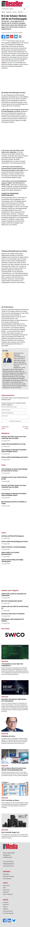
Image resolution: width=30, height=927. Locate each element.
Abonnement (6, 885)
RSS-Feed (6, 904)
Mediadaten (6, 874)
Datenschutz (6, 889)
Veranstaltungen (7, 878)
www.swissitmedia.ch (8, 866)
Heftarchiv (5, 909)
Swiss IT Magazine (8, 894)
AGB (4, 887)
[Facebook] (5, 921)
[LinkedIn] (9, 921)
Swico (3, 59)
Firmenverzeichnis (8, 911)
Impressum (6, 892)
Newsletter (6, 902)
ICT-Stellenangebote (8, 913)
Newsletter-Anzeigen (8, 876)
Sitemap (5, 906)
